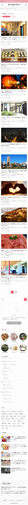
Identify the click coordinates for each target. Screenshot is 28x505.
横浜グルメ (21, 411)
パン (17, 418)
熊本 (15, 416)
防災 (7, 428)
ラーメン (3, 421)
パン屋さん (22, 418)
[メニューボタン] (2, 5)
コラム (3, 428)
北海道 (11, 416)
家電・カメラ (6, 384)
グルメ (8, 411)
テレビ (10, 425)
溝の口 (16, 413)
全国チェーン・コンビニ (9, 364)
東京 (7, 416)
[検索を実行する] (25, 299)
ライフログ (6, 392)
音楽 (6, 425)
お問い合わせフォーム (21, 500)
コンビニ (14, 421)
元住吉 (3, 416)
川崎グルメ (11, 413)
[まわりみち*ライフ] (14, 5)
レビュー (6, 381)
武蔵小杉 (21, 413)
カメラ (19, 423)
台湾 (19, 416)
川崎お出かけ (4, 413)
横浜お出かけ (14, 411)
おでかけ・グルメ (6, 16)
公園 (3, 418)
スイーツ (9, 421)
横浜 (5, 371)
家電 (3, 425)
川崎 (5, 374)
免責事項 (5, 500)
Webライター (6, 398)
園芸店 (13, 418)
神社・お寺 (7, 418)
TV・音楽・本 (7, 395)
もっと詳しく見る (14, 322)
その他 (5, 378)
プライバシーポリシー (11, 500)
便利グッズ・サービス (8, 388)
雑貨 (23, 423)
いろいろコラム (7, 401)
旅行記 (9, 423)
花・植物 (23, 416)
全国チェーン (20, 421)
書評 (14, 425)
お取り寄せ (6, 368)
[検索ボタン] (26, 5)
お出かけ (3, 411)
